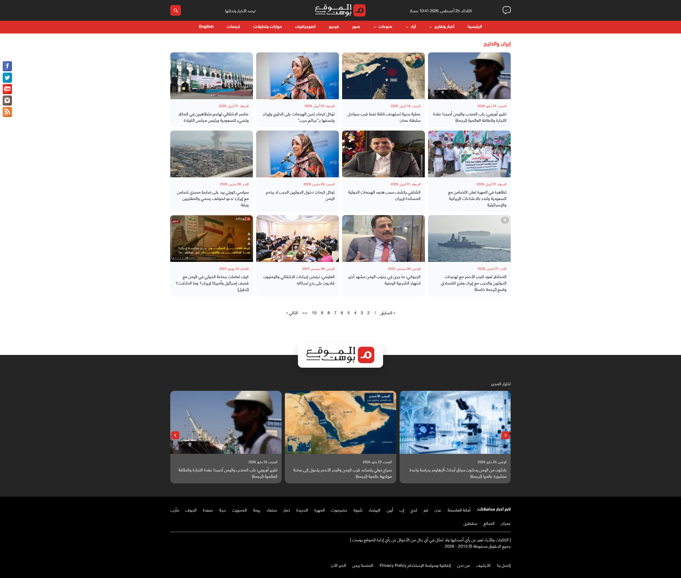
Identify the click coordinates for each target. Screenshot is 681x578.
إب (402, 509)
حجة (222, 509)
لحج (414, 509)
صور (356, 27)
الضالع (489, 523)
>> (305, 312)
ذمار (286, 509)
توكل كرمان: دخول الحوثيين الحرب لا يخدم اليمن (300, 195)
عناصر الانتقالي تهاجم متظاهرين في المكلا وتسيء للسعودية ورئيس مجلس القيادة (213, 116)
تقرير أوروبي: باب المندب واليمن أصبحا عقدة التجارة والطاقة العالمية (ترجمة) (469, 116)
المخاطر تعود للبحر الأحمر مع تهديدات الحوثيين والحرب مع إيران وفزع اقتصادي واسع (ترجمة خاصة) (473, 282)
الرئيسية (475, 27)
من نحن (463, 565)
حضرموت (339, 509)
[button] (506, 435)
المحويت (239, 509)
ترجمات (233, 27)
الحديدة (302, 509)
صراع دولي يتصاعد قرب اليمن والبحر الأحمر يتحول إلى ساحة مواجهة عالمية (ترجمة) (342, 472)
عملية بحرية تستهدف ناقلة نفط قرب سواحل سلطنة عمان (384, 116)
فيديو (334, 27)
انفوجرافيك (305, 27)
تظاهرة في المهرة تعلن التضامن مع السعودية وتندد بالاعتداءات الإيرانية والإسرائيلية (477, 198)
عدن (438, 509)
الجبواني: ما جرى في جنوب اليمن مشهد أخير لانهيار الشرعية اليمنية (384, 279)
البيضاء (374, 509)
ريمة (256, 509)
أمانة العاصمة (459, 509)
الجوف (191, 509)
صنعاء (272, 509)
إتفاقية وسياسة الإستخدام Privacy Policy (415, 565)
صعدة (208, 509)
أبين (390, 509)
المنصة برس (362, 565)
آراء (413, 27)
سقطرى (470, 523)
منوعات (385, 27)
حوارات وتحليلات (267, 27)
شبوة (358, 509)
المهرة (319, 509)
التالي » (292, 312)
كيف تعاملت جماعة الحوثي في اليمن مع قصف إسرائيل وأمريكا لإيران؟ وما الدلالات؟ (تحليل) (212, 282)
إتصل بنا (504, 565)
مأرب (175, 509)
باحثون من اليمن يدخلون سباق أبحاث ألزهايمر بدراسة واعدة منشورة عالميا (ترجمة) (458, 472)
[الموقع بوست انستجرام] (7, 100)
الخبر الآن (338, 565)
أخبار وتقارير (444, 27)
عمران (506, 523)
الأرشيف (483, 565)
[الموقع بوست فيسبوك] (7, 66)
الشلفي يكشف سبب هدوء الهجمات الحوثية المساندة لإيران (384, 195)
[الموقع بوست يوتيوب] (7, 89)
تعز (425, 509)
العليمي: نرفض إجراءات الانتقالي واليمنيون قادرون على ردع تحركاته (299, 279)
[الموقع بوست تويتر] (7, 78)
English (206, 27)
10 (314, 312)
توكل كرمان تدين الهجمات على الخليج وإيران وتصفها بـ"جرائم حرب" (299, 116)
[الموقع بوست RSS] (7, 112)
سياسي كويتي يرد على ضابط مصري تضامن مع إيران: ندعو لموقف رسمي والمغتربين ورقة (213, 198)
